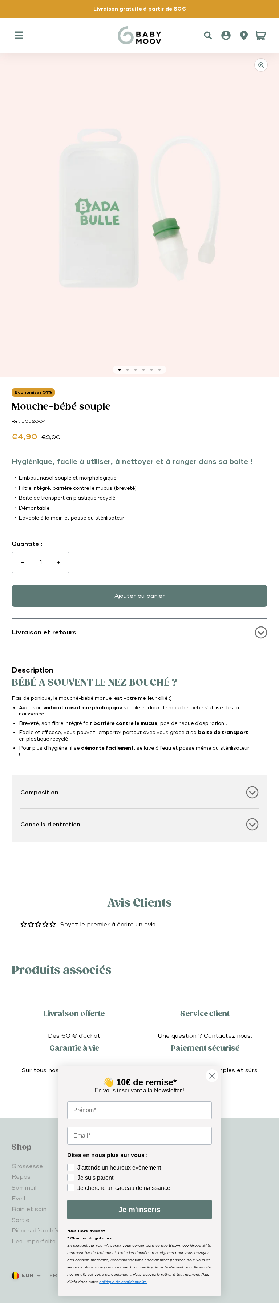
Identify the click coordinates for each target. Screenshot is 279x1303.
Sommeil (24, 1187)
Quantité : (27, 544)
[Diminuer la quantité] (22, 562)
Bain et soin (29, 1209)
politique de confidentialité (123, 1282)
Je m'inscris (139, 1210)
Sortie (20, 1220)
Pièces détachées (38, 1230)
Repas (21, 1176)
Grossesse (27, 1166)
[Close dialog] (212, 1075)
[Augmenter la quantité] (58, 562)
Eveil (18, 1198)
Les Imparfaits (34, 1241)
